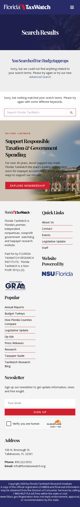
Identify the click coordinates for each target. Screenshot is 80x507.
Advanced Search (40, 77)
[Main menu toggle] (72, 7)
